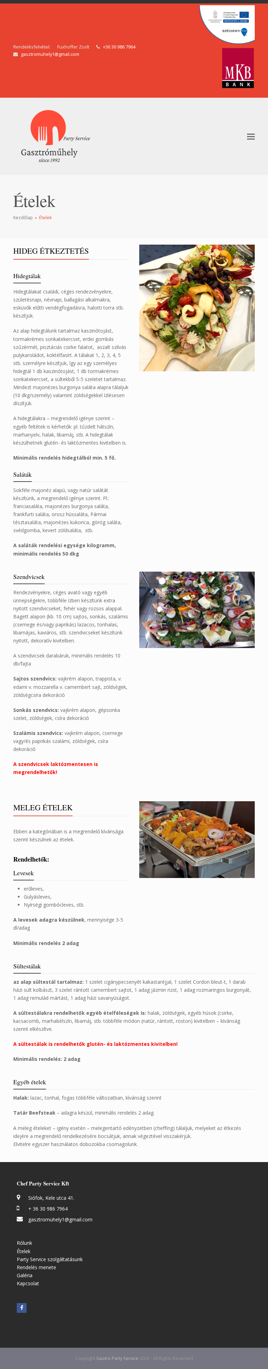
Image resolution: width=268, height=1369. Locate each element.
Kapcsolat (28, 1283)
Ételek (23, 1251)
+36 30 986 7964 (119, 47)
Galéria (24, 1275)
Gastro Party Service (118, 1358)
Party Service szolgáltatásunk (50, 1259)
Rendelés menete (36, 1267)
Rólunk (24, 1243)
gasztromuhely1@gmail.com (50, 54)
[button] (251, 136)
